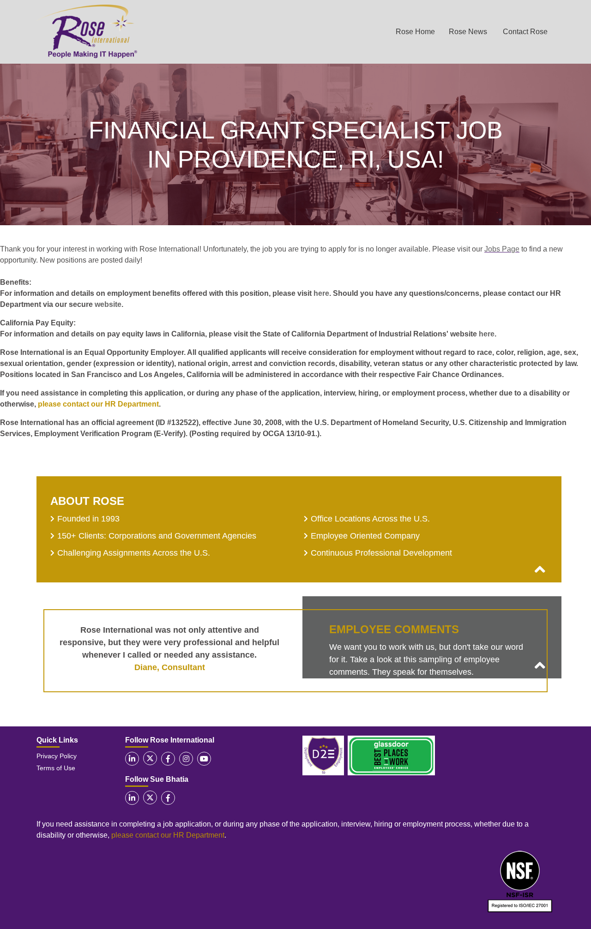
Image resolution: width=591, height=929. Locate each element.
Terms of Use (55, 768)
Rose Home (415, 32)
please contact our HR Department (98, 404)
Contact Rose (525, 32)
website (108, 304)
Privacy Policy (56, 756)
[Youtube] (204, 759)
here (321, 293)
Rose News (468, 32)
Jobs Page (501, 249)
